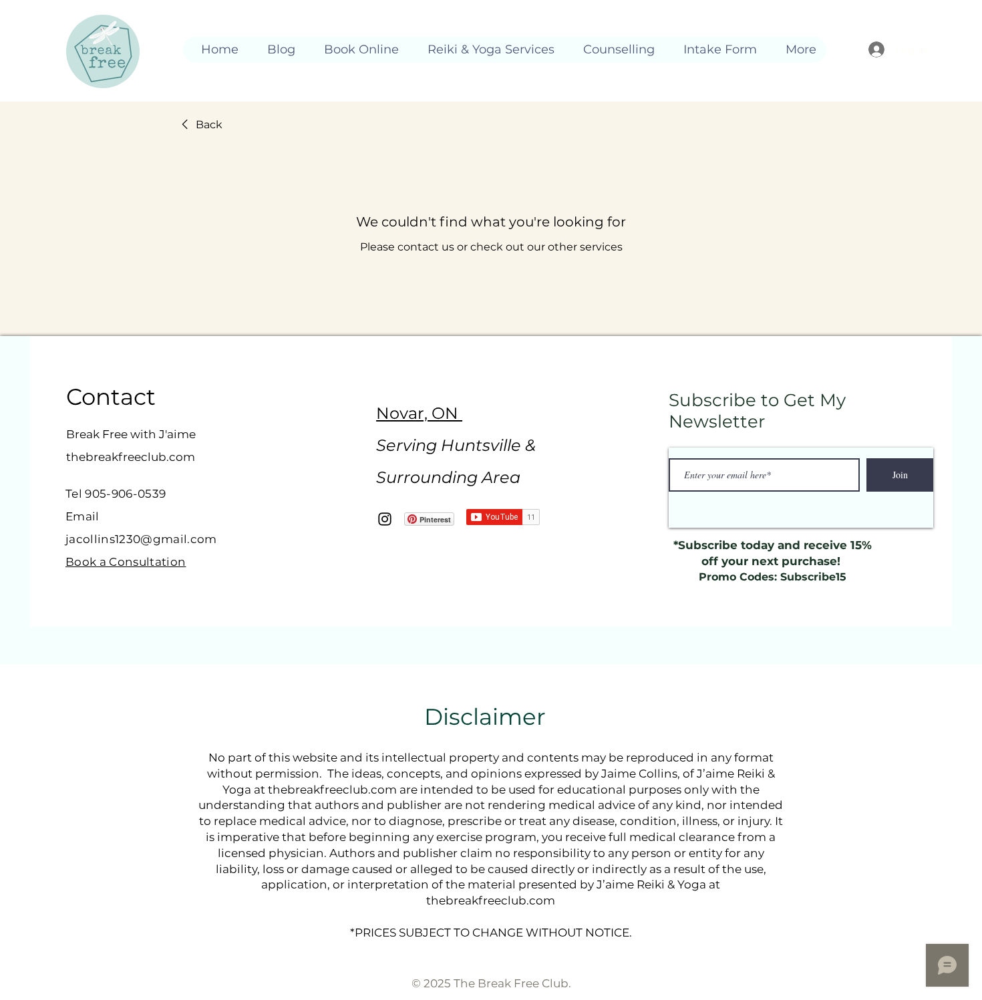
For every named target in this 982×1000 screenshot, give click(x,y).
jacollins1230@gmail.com (141, 539)
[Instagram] (384, 519)
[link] (199, 125)
